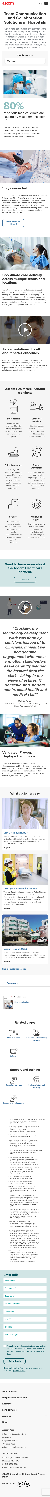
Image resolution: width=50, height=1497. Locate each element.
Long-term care (10, 1410)
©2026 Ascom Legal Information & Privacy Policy (23, 1475)
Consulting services (13, 1085)
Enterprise (7, 1404)
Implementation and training (36, 1086)
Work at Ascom (9, 1391)
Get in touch (14, 1361)
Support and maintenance (13, 1103)
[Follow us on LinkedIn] (20, 1484)
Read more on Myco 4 (13, 222)
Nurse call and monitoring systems (36, 1039)
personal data (19, 1370)
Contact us (25, 579)
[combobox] (25, 61)
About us (6, 1416)
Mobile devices (13, 1038)
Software (13, 1056)
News (5, 1422)
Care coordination (21, 1002)
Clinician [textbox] (11, 61)
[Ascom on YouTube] (27, 1484)
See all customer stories (14, 969)
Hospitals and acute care (14, 1397)
